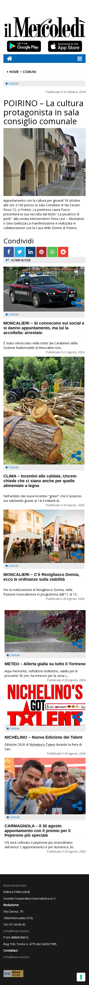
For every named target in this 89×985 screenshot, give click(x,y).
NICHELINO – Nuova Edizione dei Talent (43, 737)
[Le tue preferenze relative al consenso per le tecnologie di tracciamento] (81, 977)
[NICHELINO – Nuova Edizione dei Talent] (45, 705)
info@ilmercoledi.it (16, 957)
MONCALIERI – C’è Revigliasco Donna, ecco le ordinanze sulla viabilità (41, 577)
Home (14, 72)
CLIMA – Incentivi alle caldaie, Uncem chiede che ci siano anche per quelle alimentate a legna (39, 481)
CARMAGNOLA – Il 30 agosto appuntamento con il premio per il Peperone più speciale (38, 831)
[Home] (7, 58)
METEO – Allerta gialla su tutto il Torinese (45, 664)
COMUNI (29, 72)
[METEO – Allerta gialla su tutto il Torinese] (45, 631)
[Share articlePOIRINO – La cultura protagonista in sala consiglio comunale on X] (20, 252)
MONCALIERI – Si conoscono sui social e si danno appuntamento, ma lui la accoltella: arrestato (43, 328)
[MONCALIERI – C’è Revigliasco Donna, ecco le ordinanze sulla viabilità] (43, 536)
